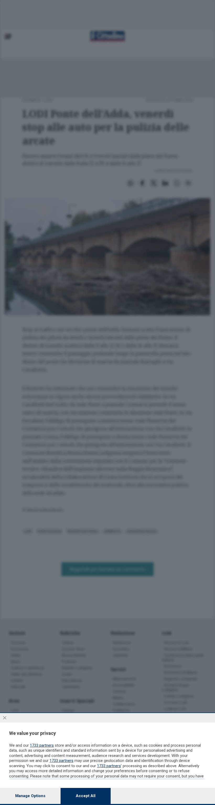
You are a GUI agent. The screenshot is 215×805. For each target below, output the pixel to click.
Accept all (85, 795)
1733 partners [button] (42, 745)
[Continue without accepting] (4, 718)
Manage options (30, 795)
